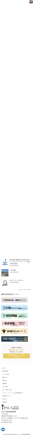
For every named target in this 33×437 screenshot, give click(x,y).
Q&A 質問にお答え (7, 389)
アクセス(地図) (5, 374)
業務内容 (4, 380)
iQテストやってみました (16, 280)
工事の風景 (13, 270)
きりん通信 (5, 386)
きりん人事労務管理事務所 (8, 411)
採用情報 (4, 402)
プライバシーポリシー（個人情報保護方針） (12, 393)
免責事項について (6, 396)
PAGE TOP (28, 432)
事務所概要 (5, 371)
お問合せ (4, 399)
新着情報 (4, 383)
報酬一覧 (4, 377)
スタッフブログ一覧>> (25, 289)
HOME (4, 368)
